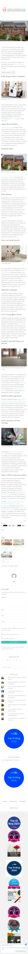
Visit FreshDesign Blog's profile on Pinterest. (10, 760)
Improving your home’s (7, 127)
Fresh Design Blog (14, 9)
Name (3, 609)
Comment (3, 597)
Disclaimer (22, 801)
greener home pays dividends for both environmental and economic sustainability (12, 503)
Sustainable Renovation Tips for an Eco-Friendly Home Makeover (6, 547)
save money (13, 118)
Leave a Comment (18, 34)
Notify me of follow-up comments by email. (10, 634)
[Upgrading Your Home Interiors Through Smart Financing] (6, 554)
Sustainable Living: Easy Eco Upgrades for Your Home (18, 547)
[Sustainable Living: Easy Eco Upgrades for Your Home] (18, 542)
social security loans (19, 64)
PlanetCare (7, 99)
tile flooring (22, 382)
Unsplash (13, 99)
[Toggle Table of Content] (12, 72)
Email (2, 615)
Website (3, 621)
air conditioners (21, 324)
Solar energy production (8, 177)
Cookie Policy (13, 801)
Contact (5, 801)
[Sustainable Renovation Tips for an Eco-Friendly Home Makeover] (6, 542)
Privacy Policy (14, 808)
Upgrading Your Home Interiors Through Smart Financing (6, 559)
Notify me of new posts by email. (8, 638)
